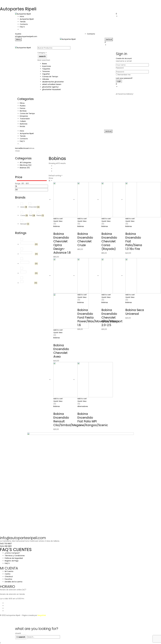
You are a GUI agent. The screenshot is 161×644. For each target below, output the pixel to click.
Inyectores (46, 66)
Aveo (23, 207)
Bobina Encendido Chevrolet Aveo (61, 351)
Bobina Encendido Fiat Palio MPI (87, 417)
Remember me (124, 74)
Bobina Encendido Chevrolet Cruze (85, 239)
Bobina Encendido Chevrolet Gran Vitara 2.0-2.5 (110, 317)
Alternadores (82, 406)
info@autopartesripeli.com (26, 36)
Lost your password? (124, 78)
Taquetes (46, 69)
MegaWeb (42, 615)
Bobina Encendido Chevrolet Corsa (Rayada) (109, 241)
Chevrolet (34, 207)
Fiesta (40, 215)
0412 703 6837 (6, 543)
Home (17, 148)
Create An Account (124, 58)
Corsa (24, 215)
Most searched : (44, 60)
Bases (44, 63)
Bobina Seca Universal (134, 312)
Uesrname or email (124, 61)
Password (120, 68)
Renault (24, 224)
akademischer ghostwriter (53, 82)
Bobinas (25, 167)
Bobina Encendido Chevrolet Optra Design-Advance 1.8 (62, 243)
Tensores (46, 71)
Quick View (57, 221)
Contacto (91, 34)
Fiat (32, 215)
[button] (131, 15)
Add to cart (58, 218)
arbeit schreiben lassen (51, 84)
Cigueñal (46, 74)
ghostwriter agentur (50, 87)
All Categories (25, 162)
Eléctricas (24, 148)
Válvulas (45, 79)
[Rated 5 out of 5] (27, 243)
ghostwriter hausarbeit (51, 89)
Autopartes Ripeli (18, 9)
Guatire (18, 34)
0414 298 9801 (6, 546)
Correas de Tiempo (50, 76)
